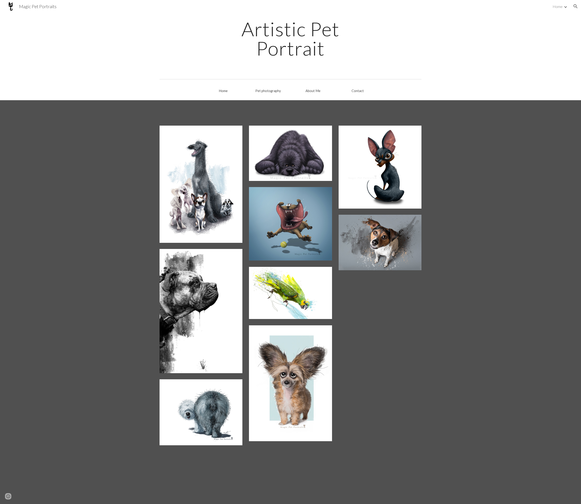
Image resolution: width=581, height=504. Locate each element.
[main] (290, 38)
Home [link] (558, 6)
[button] (575, 6)
